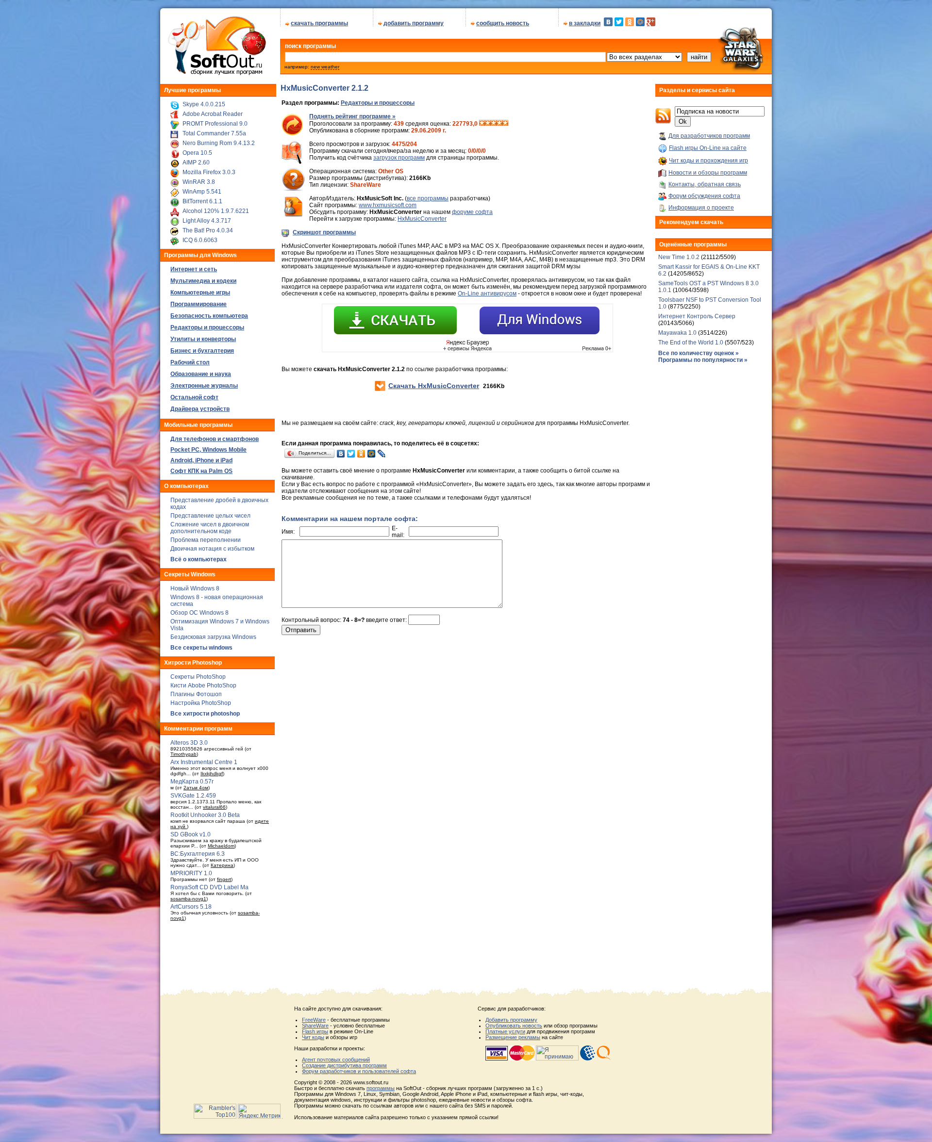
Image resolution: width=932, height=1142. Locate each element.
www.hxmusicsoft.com (387, 205)
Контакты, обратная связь (704, 184)
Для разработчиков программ (709, 135)
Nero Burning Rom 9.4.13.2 (219, 143)
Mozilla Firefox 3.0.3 (209, 172)
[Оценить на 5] (505, 123)
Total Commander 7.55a (214, 133)
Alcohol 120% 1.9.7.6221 (216, 211)
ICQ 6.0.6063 (200, 240)
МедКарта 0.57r (192, 781)
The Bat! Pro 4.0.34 (208, 230)
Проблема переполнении (205, 540)
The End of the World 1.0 (690, 342)
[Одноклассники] (629, 21)
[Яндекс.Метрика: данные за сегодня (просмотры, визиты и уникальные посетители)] (259, 1111)
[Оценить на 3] (494, 123)
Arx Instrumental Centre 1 (203, 762)
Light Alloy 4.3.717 (207, 220)
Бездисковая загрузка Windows (213, 637)
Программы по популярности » (703, 360)
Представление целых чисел (210, 515)
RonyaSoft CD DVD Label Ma (209, 887)
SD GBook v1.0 (190, 834)
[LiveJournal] (382, 453)
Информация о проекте (701, 207)
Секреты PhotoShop (198, 676)
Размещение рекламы (512, 1037)
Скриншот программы (324, 232)
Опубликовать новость (513, 1025)
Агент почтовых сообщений (336, 1059)
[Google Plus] (651, 21)
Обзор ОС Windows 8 (199, 612)
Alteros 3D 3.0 (189, 742)
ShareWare (315, 1025)
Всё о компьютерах (198, 559)
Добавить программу (511, 1020)
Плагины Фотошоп (196, 694)
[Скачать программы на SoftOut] (215, 75)
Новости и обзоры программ (707, 172)
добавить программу (413, 23)
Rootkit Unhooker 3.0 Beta (205, 815)
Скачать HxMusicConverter (433, 386)
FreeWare (314, 1020)
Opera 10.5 (197, 152)
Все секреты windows (201, 647)
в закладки (584, 23)
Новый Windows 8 (194, 588)
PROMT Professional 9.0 (215, 123)
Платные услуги (505, 1031)
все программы (428, 198)
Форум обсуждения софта (704, 196)
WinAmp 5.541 (202, 191)
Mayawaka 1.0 (678, 332)
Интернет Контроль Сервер (696, 316)
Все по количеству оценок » (698, 353)
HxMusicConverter (422, 218)
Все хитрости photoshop (205, 713)
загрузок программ (399, 157)
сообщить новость (502, 23)
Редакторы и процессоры (378, 102)
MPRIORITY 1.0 (191, 873)
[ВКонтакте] (608, 21)
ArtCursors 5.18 (191, 906)
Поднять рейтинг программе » (352, 116)
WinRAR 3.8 (199, 182)
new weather (325, 66)
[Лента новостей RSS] (663, 121)
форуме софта (472, 212)
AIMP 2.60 (196, 162)
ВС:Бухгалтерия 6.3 (197, 853)
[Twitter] (619, 21)
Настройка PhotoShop (200, 703)
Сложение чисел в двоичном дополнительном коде (209, 528)
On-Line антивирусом (487, 293)
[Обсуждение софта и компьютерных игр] (744, 71)
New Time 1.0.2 (678, 257)
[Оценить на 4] (499, 123)
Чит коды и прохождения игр (708, 160)
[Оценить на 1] (482, 123)
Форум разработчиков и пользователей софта (359, 1071)
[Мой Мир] (640, 21)
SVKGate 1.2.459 (193, 795)
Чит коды (313, 1037)
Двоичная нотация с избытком (212, 548)
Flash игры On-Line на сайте (708, 148)
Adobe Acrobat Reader (213, 114)
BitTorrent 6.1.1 (202, 201)
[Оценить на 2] (488, 123)
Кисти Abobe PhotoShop (203, 685)
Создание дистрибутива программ (344, 1065)
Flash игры (315, 1031)
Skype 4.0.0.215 (204, 104)
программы (380, 1088)
